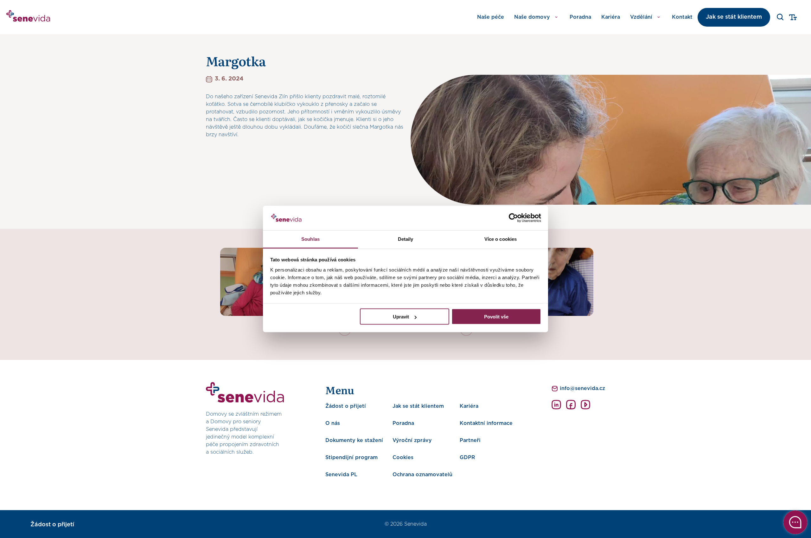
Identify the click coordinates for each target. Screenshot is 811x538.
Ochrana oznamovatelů (422, 474)
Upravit (401, 316)
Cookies (403, 457)
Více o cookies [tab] (500, 238)
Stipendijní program (351, 457)
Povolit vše (496, 316)
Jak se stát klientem (734, 17)
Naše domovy (532, 17)
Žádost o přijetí (345, 406)
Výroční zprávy (412, 440)
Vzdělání (641, 17)
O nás (332, 423)
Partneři (470, 440)
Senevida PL (341, 474)
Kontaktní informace (486, 423)
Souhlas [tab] (310, 238)
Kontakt (682, 17)
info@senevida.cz (582, 388)
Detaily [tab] (405, 238)
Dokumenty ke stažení (354, 440)
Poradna (580, 17)
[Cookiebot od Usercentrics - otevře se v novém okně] (513, 218)
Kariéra (610, 17)
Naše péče (490, 17)
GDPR (467, 457)
